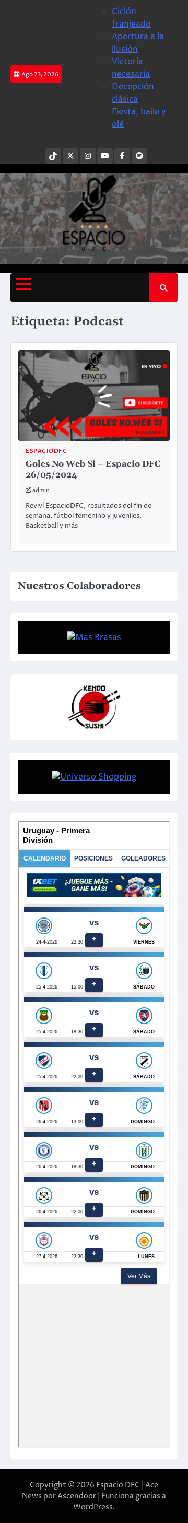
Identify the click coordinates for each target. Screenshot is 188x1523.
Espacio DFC (118, 1485)
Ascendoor (76, 1496)
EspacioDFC (46, 451)
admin (41, 490)
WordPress (93, 1507)
